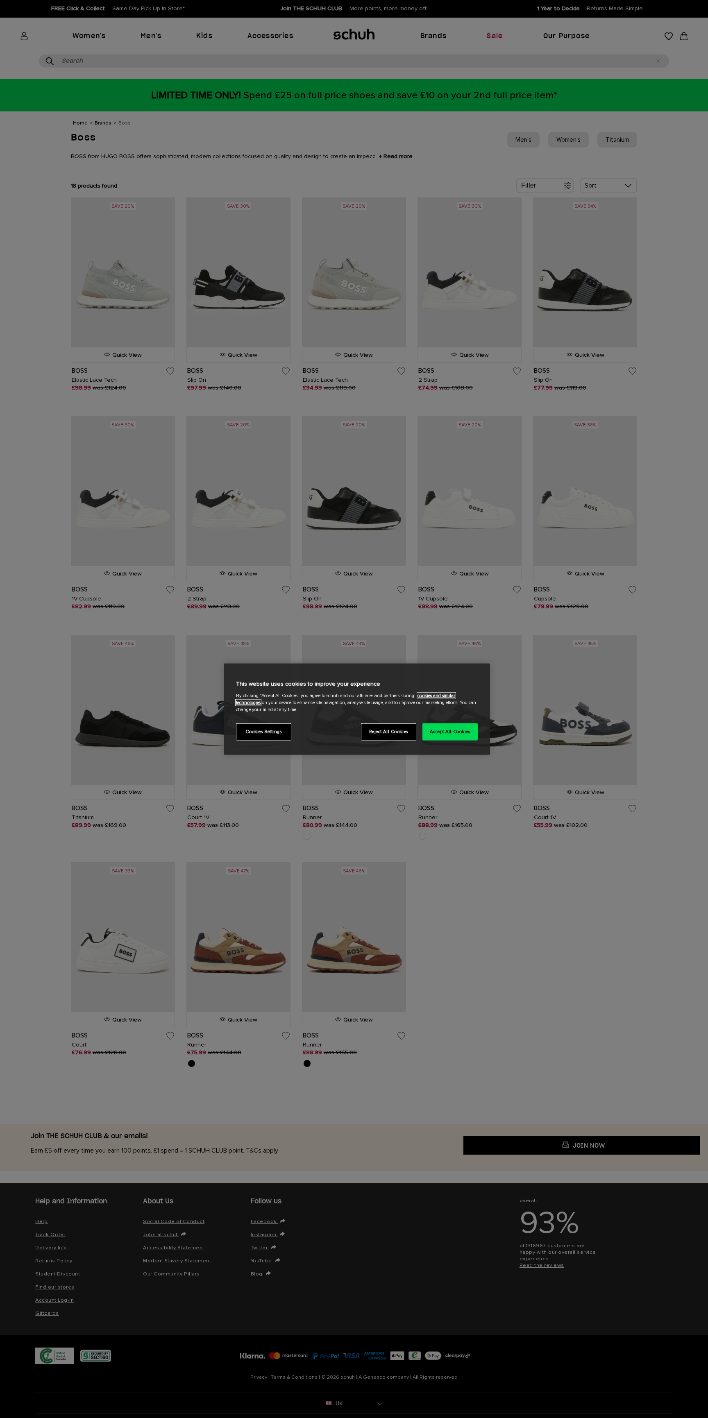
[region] (357, 709)
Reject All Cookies (388, 731)
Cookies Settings (263, 731)
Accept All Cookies (450, 731)
